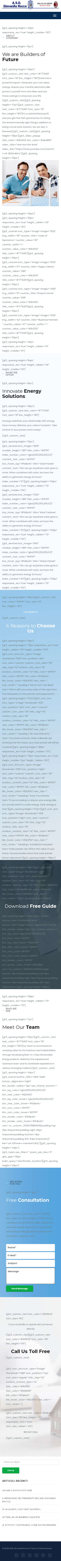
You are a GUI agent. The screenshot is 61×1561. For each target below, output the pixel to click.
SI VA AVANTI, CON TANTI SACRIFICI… (22, 1509)
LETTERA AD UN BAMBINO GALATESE (21, 1517)
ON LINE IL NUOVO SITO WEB (17, 1490)
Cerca (10, 1470)
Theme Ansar (45, 1548)
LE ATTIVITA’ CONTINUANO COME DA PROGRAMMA (29, 1524)
